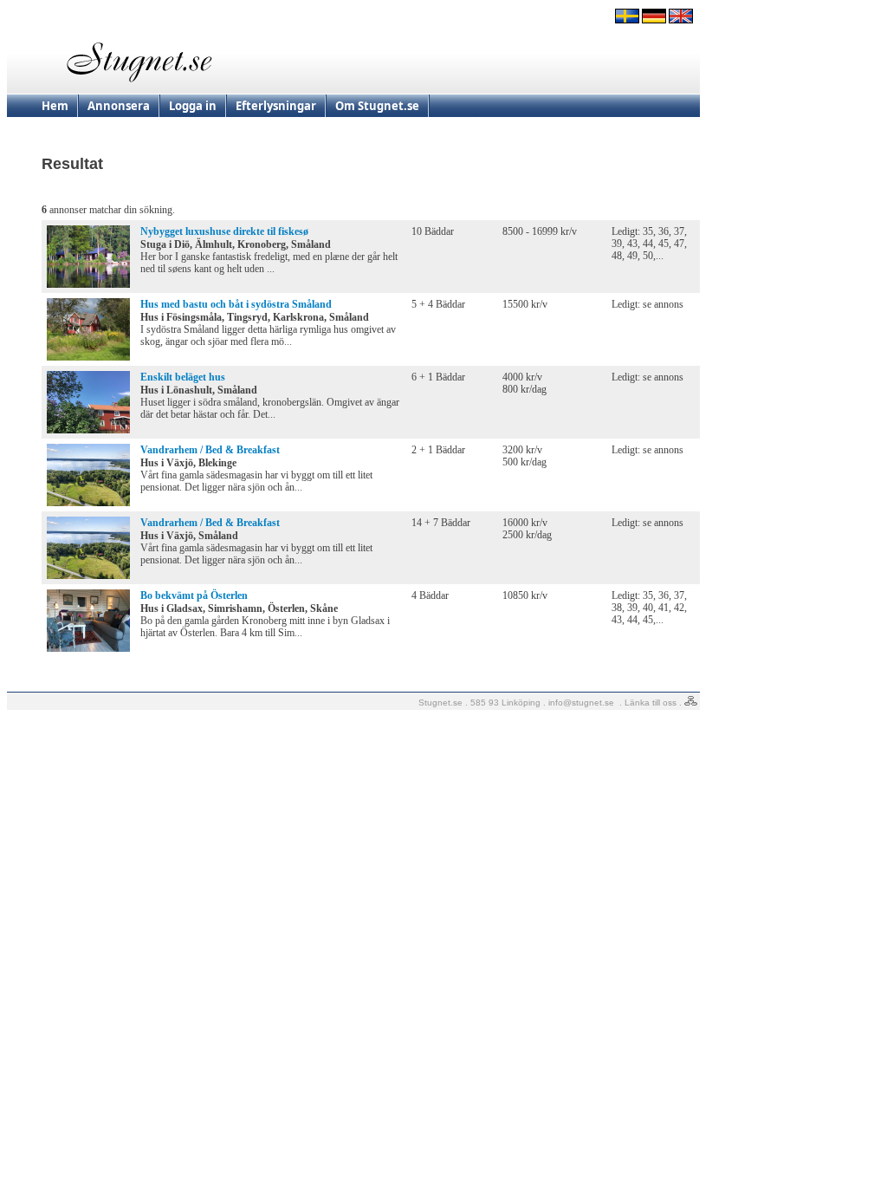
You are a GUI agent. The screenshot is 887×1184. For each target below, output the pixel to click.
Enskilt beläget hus (182, 377)
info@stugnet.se (581, 702)
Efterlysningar (276, 106)
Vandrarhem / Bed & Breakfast (210, 450)
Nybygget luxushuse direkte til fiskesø (224, 231)
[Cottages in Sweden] (681, 20)
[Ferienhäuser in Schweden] (654, 20)
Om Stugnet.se (377, 106)
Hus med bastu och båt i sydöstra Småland (236, 304)
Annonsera (118, 106)
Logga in (193, 106)
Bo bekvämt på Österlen (194, 595)
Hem (55, 106)
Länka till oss (651, 702)
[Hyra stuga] (627, 20)
